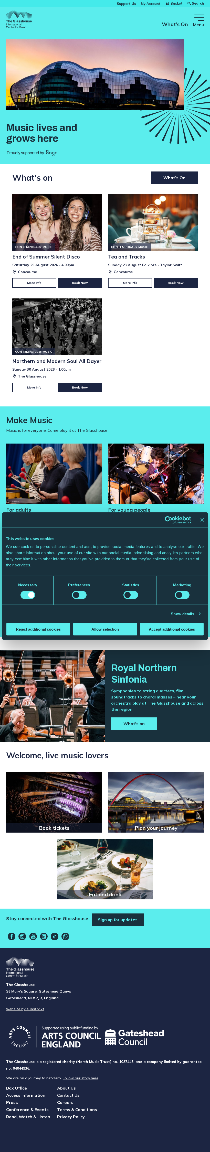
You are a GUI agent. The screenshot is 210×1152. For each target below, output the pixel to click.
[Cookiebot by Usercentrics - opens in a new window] (168, 520)
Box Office (16, 1088)
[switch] (79, 595)
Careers (65, 1102)
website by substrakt (25, 1009)
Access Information (25, 1095)
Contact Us (68, 1095)
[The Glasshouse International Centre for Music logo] (19, 20)
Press (12, 1102)
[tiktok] (54, 936)
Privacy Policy (71, 1116)
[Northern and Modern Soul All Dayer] (57, 345)
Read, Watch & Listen (28, 1116)
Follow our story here (80, 1078)
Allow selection (105, 629)
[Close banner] (202, 520)
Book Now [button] (80, 283)
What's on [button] (134, 723)
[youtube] (33, 936)
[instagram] (22, 936)
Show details (182, 613)
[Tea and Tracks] (153, 241)
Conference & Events (27, 1109)
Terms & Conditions (77, 1109)
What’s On (175, 24)
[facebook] (11, 936)
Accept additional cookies (172, 629)
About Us (66, 1088)
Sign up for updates (118, 919)
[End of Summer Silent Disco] (57, 241)
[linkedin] (44, 936)
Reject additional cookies (38, 629)
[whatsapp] (65, 936)
